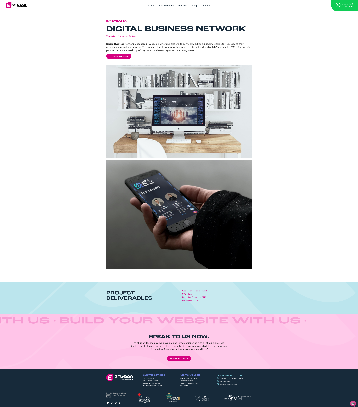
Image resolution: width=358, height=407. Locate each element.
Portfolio (182, 5)
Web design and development (194, 291)
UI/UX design (187, 294)
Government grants (190, 300)
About (151, 5)
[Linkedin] (119, 402)
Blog (194, 5)
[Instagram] (115, 402)
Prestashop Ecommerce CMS (194, 297)
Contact (205, 5)
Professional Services (127, 36)
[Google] (111, 402)
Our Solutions (166, 5)
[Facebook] (107, 402)
